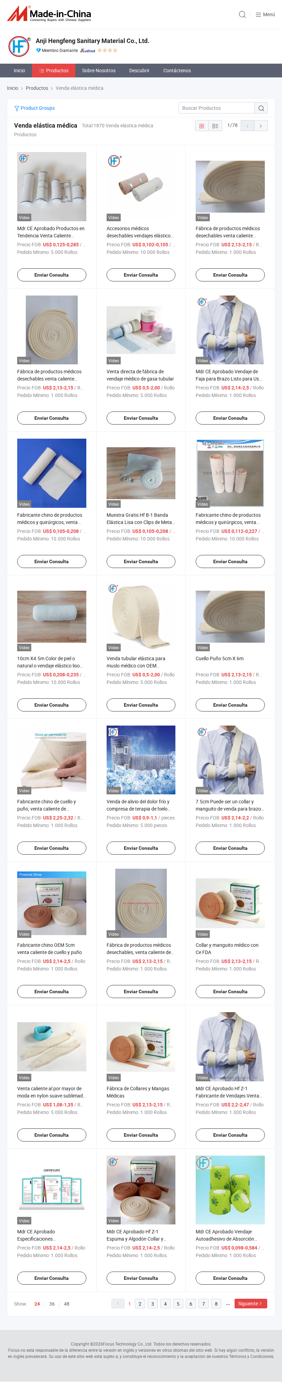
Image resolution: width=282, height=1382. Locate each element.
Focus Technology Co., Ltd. (127, 1344)
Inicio (19, 70)
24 (37, 1304)
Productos (57, 70)
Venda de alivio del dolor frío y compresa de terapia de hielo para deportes (138, 808)
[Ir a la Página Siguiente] (261, 125)
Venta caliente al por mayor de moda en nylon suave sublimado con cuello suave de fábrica (51, 1095)
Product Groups (37, 108)
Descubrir (139, 70)
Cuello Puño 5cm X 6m (219, 658)
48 (66, 1303)
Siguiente (248, 1303)
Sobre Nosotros (99, 70)
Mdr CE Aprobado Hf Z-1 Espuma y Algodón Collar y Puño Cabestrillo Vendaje (135, 1238)
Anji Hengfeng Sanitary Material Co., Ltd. (92, 40)
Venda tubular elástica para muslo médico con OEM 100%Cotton (136, 665)
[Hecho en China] (50, 14)
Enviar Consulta (51, 275)
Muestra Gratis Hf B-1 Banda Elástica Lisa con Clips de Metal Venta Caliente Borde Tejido (140, 522)
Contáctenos (177, 70)
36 (52, 1303)
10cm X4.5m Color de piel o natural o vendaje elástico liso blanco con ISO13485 (48, 665)
